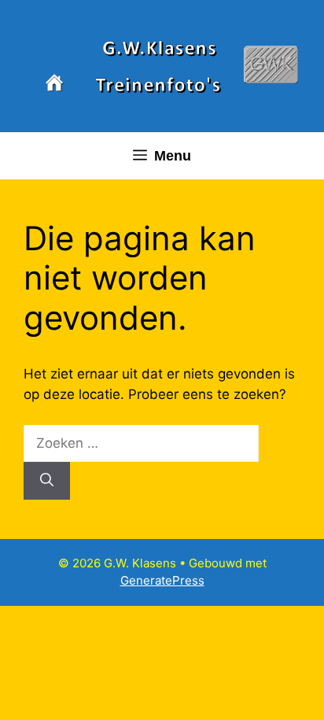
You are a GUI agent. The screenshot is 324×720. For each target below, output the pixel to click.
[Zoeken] (47, 481)
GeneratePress (162, 580)
